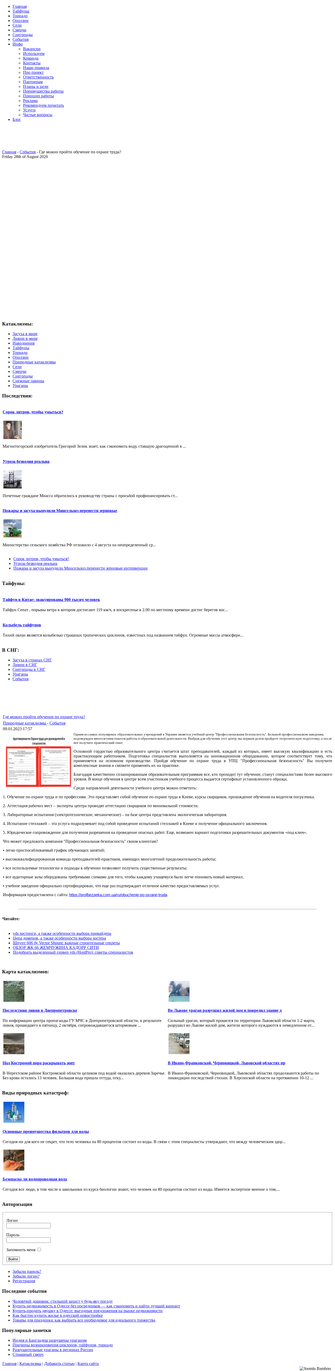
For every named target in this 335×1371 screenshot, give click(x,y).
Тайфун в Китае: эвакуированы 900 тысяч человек (51, 599)
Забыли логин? (26, 1276)
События (28, 152)
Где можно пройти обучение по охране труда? (44, 717)
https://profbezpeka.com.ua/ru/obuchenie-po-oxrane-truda (118, 895)
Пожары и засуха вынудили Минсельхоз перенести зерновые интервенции (80, 568)
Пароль (12, 1235)
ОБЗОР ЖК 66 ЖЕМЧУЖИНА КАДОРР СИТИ (56, 947)
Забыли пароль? (27, 1271)
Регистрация (24, 1281)
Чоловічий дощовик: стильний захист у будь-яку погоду (63, 1301)
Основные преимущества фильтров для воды (46, 1131)
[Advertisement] (166, 138)
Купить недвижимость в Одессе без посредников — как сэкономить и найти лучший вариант (96, 1306)
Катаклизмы (30, 1363)
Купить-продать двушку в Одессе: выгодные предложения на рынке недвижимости (88, 1310)
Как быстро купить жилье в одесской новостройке (58, 1315)
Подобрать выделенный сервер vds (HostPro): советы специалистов (73, 952)
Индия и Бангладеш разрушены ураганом (50, 1340)
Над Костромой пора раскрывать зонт (39, 1063)
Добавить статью (59, 1363)
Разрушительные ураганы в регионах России (53, 1349)
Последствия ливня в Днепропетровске (40, 1010)
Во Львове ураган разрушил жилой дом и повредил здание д (225, 1010)
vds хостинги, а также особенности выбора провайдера (62, 933)
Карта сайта (88, 1363)
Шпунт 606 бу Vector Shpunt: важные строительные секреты (66, 943)
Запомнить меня (20, 1250)
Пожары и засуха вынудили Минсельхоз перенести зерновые (60, 510)
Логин (12, 1220)
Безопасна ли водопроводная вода (35, 1179)
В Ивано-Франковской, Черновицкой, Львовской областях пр (226, 1063)
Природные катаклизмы (25, 723)
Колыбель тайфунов (22, 625)
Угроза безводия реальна (26, 461)
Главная (9, 152)
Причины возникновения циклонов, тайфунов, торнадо (63, 1345)
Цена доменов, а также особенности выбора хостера (59, 938)
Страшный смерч (28, 1354)
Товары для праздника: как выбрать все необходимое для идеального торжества (84, 1320)
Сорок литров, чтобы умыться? (33, 412)
